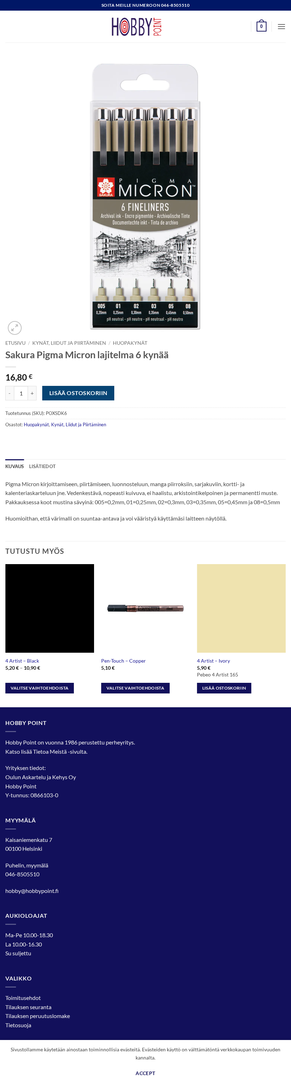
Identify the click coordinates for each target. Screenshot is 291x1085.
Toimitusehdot (23, 997)
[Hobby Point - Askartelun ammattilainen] (145, 27)
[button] (262, 26)
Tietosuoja (18, 1025)
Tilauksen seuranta (28, 1007)
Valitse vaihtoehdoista (40, 688)
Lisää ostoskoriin (78, 393)
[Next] (285, 635)
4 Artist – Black (22, 661)
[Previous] (5, 635)
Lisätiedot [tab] (42, 466)
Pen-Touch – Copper (123, 661)
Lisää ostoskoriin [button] (224, 688)
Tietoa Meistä (50, 751)
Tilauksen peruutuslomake (37, 1015)
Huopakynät (130, 343)
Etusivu (15, 343)
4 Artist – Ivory (213, 661)
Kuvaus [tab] (14, 466)
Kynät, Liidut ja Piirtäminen (69, 343)
